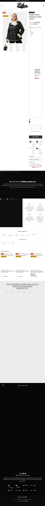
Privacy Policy (19, 499)
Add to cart (36, 136)
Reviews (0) (31, 162)
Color (30, 119)
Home (3, 10)
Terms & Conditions (27, 499)
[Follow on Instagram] (21, 473)
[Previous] (1, 266)
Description (31, 156)
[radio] (29, 121)
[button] (1, 5)
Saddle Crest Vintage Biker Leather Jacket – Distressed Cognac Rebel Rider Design (36, 272)
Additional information (34, 159)
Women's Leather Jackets (9, 10)
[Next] (26, 87)
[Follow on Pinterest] (23, 473)
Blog (15, 499)
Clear (41, 119)
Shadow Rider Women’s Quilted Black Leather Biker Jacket (22, 272)
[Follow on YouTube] (25, 473)
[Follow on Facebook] (19, 473)
